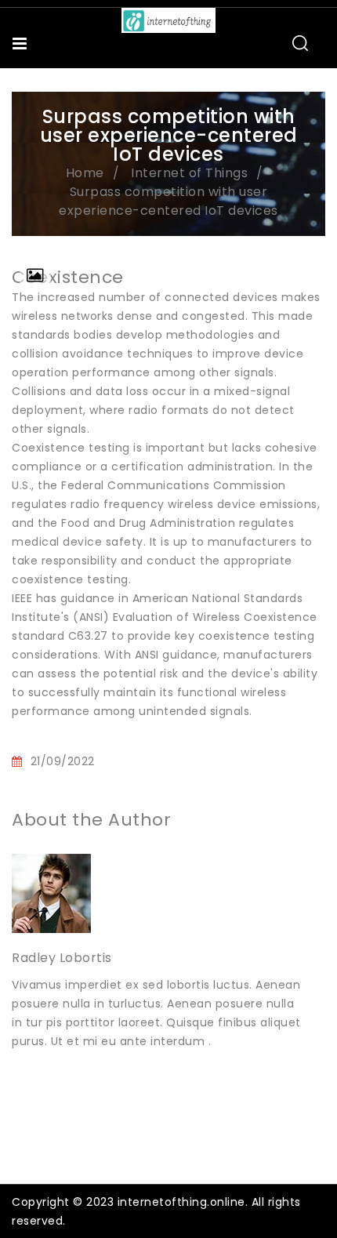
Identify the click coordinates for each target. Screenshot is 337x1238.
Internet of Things (189, 173)
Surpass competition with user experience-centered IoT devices (168, 201)
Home (85, 173)
